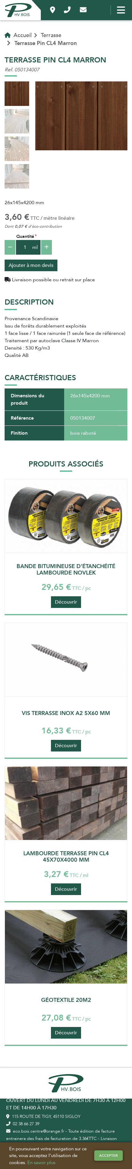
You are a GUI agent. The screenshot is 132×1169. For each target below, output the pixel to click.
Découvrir (66, 602)
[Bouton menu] (120, 10)
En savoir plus (41, 1163)
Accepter (108, 1155)
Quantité (25, 236)
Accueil (22, 35)
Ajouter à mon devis (31, 265)
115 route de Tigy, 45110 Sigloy (45, 1116)
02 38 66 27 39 (25, 1124)
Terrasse (51, 35)
